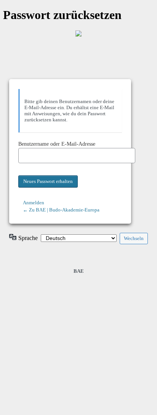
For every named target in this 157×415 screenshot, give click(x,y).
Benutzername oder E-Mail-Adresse (56, 144)
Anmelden (33, 202)
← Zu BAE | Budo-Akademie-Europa (61, 210)
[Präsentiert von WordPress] (78, 33)
